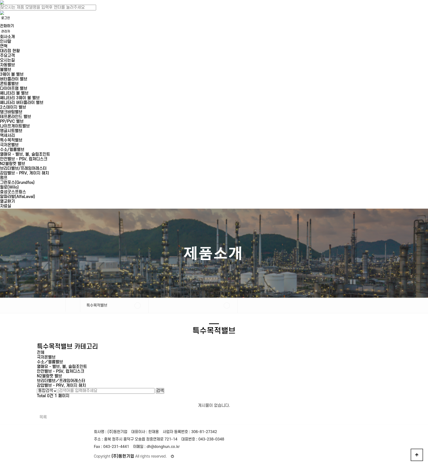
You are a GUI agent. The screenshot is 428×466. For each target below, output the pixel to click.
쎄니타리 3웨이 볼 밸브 (20, 98)
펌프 (3, 178)
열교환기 (7, 201)
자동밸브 (7, 65)
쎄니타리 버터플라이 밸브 (21, 102)
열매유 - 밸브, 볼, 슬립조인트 (25, 154)
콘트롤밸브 (9, 84)
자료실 (5, 206)
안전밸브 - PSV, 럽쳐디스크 (23, 159)
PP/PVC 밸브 (12, 121)
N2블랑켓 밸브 (12, 164)
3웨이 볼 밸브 (12, 74)
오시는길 (7, 60)
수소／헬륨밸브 (50, 362)
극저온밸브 (9, 145)
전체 (40, 352)
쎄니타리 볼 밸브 (14, 93)
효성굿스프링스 (13, 192)
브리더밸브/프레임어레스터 (23, 168)
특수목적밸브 (11, 140)
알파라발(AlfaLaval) (17, 197)
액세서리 (7, 135)
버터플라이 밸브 (13, 79)
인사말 (5, 41)
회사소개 (7, 37)
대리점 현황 (10, 51)
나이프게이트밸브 (15, 126)
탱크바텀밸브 (11, 112)
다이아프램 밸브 (13, 88)
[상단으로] (417, 455)
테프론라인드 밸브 (15, 117)
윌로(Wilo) (9, 187)
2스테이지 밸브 (13, 107)
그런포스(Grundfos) (17, 182)
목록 (43, 417)
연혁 (3, 46)
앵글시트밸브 (11, 131)
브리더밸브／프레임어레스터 (61, 381)
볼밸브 (5, 70)
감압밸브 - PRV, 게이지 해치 (24, 173)
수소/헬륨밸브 (12, 149)
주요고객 (7, 55)
